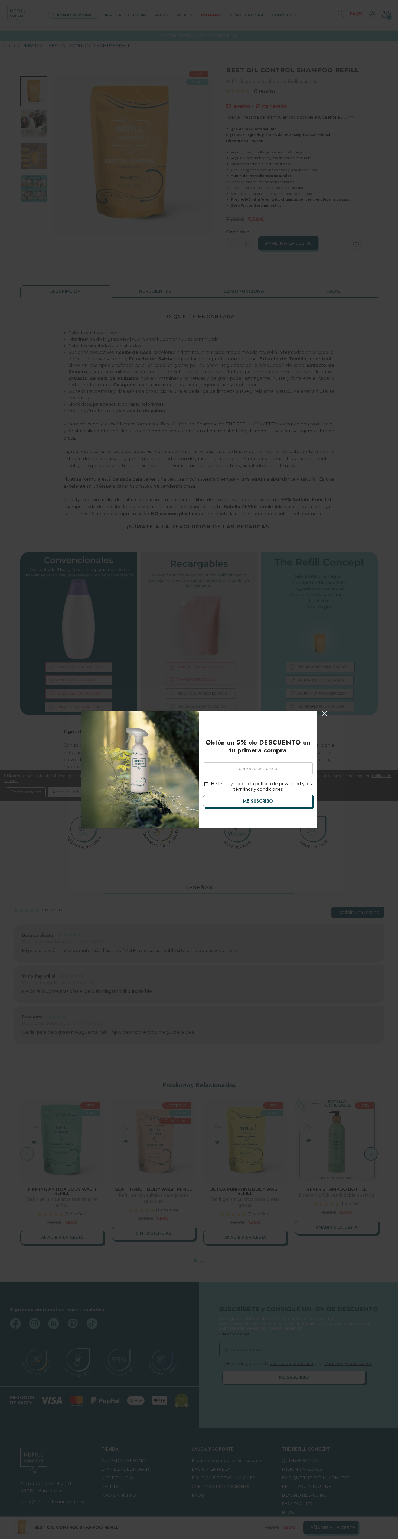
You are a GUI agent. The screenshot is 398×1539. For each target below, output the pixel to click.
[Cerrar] (324, 713)
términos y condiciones (258, 789)
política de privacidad (278, 783)
